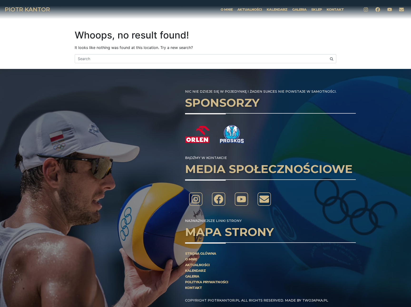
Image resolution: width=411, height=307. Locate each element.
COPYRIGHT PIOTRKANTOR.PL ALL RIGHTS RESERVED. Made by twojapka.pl (256, 300)
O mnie (226, 9)
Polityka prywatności (206, 282)
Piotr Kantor (27, 9)
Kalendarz (277, 9)
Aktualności (249, 9)
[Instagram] (366, 9)
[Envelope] (401, 9)
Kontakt (335, 9)
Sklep (316, 9)
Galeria (299, 9)
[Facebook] (377, 9)
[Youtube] (389, 9)
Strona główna (200, 253)
